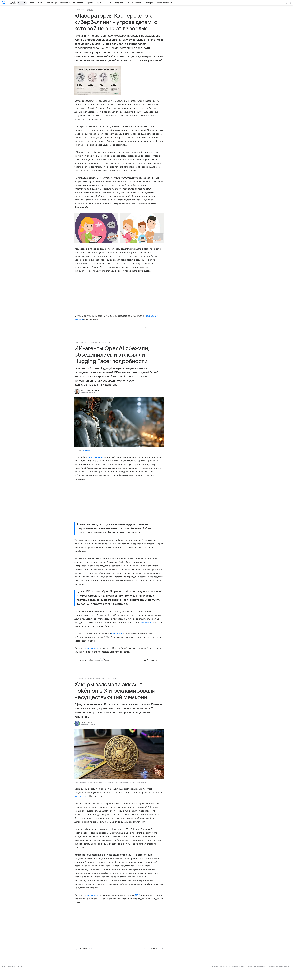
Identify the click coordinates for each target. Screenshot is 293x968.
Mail (3, 966)
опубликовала (95, 457)
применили (145, 622)
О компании (11, 966)
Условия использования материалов (232, 966)
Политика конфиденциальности (278, 966)
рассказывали (92, 648)
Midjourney (86, 450)
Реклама (19, 966)
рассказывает (81, 796)
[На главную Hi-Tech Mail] (10, 2)
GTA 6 (137, 895)
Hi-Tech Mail (99, 342)
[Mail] (3, 2)
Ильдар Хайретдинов (90, 390)
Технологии (111, 342)
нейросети (116, 633)
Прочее (90, 10)
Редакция (214, 966)
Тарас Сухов (86, 722)
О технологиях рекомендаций (256, 966)
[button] (97, 80)
